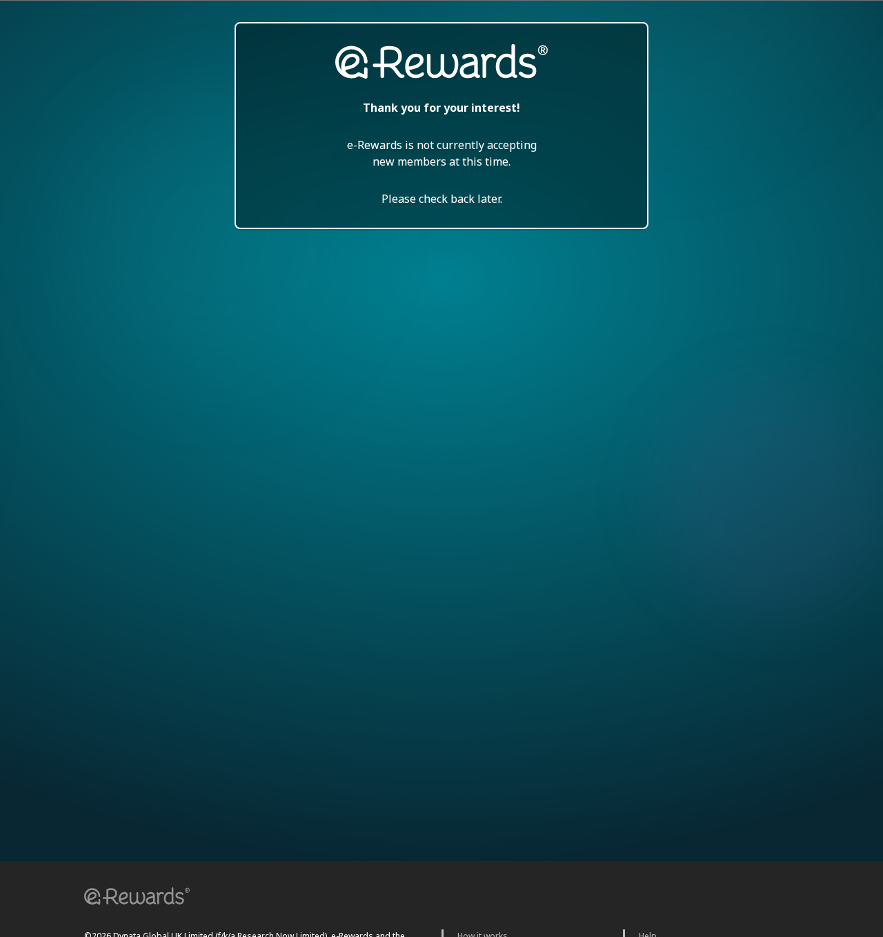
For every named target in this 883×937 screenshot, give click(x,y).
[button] (132, 898)
